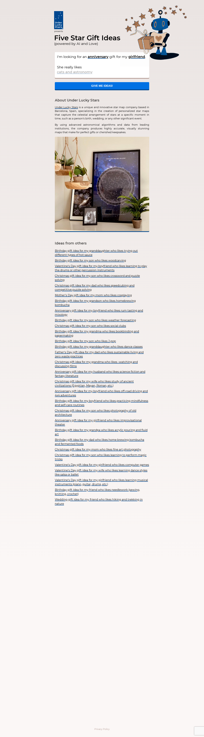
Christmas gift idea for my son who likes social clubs (90, 325)
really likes (69, 67)
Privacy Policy (102, 729)
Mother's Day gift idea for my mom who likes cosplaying (93, 295)
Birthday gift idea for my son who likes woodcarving (90, 260)
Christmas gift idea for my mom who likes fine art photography (98, 449)
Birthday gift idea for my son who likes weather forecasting (95, 320)
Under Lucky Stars (66, 107)
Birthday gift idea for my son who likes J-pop (85, 341)
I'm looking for (72, 57)
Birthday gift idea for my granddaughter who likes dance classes (99, 346)
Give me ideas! (102, 85)
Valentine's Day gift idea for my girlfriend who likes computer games (102, 464)
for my (121, 57)
